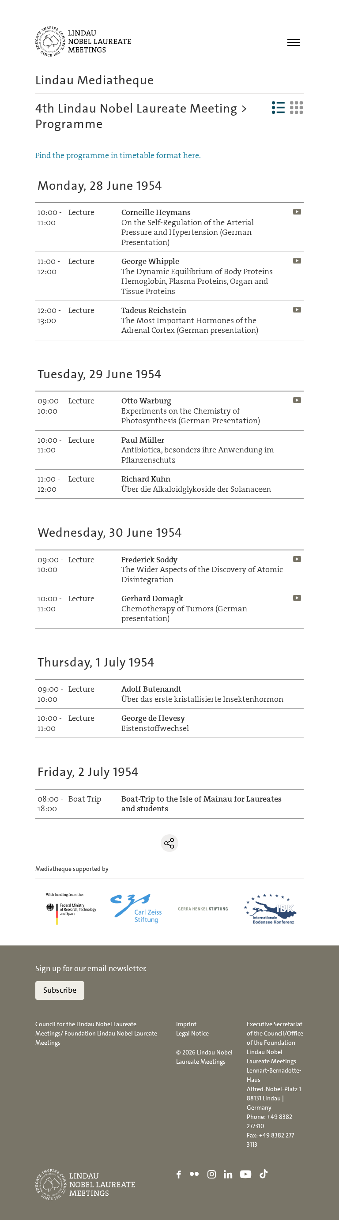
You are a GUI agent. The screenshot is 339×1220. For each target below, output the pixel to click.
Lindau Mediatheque (94, 80)
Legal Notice (192, 1033)
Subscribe (59, 990)
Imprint (186, 1024)
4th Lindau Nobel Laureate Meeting (136, 109)
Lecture (81, 212)
